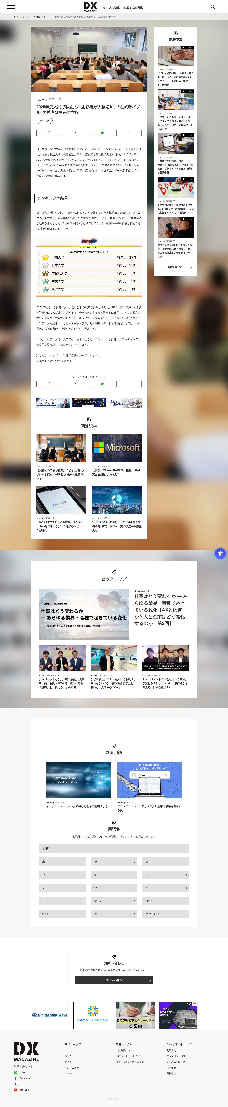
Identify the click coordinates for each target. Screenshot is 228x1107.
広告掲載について (125, 1050)
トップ (68, 1050)
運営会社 (171, 1073)
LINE (22, 1072)
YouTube (24, 1089)
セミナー (69, 1062)
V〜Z (97, 914)
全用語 (46, 848)
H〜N (149, 901)
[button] (49, 133)
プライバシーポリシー (178, 1056)
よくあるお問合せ (176, 1062)
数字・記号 (153, 914)
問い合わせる (114, 980)
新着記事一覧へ (176, 267)
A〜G (97, 901)
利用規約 (171, 1050)
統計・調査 (44, 120)
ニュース (69, 1073)
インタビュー (72, 1067)
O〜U (45, 914)
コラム (68, 1056)
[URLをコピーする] (129, 133)
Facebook (25, 1078)
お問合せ (171, 1067)
